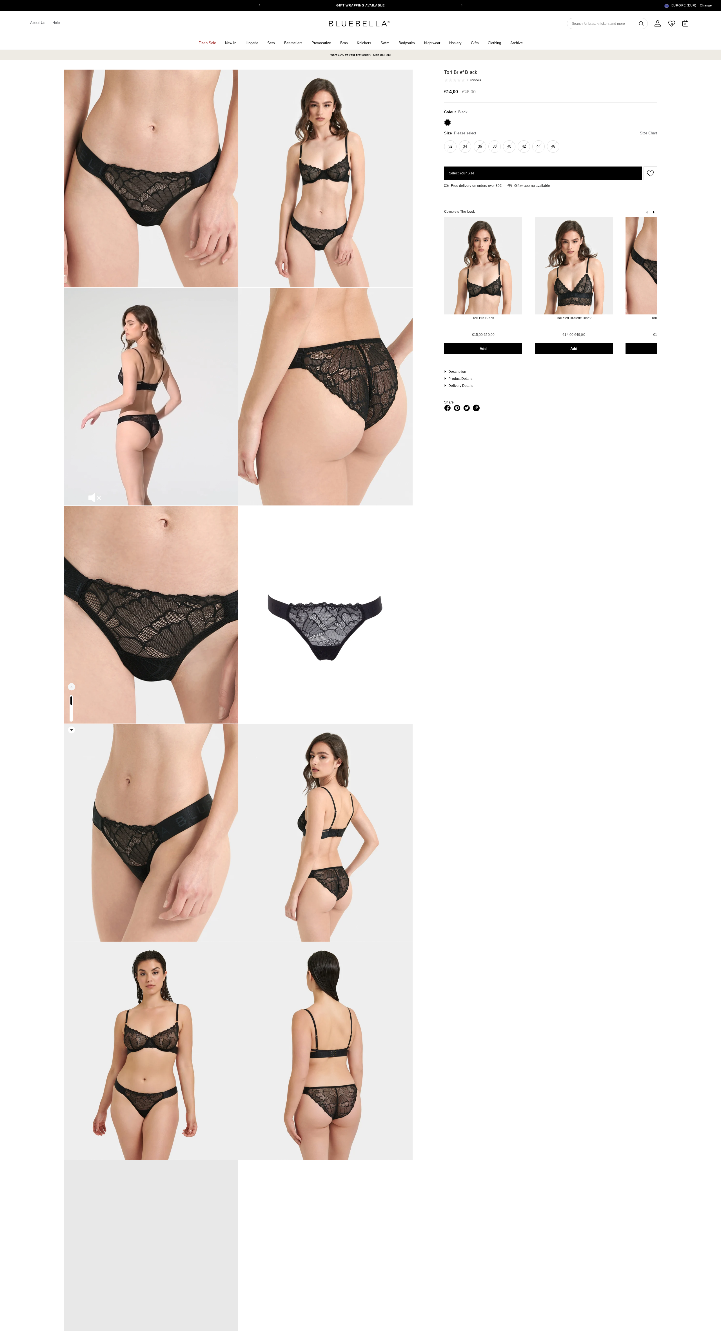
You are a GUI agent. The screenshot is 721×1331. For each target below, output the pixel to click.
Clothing (494, 43)
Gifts (475, 43)
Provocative (321, 43)
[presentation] (653, 213)
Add (483, 349)
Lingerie (252, 43)
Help (56, 23)
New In (230, 43)
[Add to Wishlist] (649, 173)
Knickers (364, 43)
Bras (344, 43)
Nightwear (432, 43)
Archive (516, 43)
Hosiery (455, 43)
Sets (271, 43)
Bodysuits (407, 43)
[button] (461, 5)
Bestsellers (293, 43)
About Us (38, 23)
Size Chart (648, 133)
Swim (385, 43)
